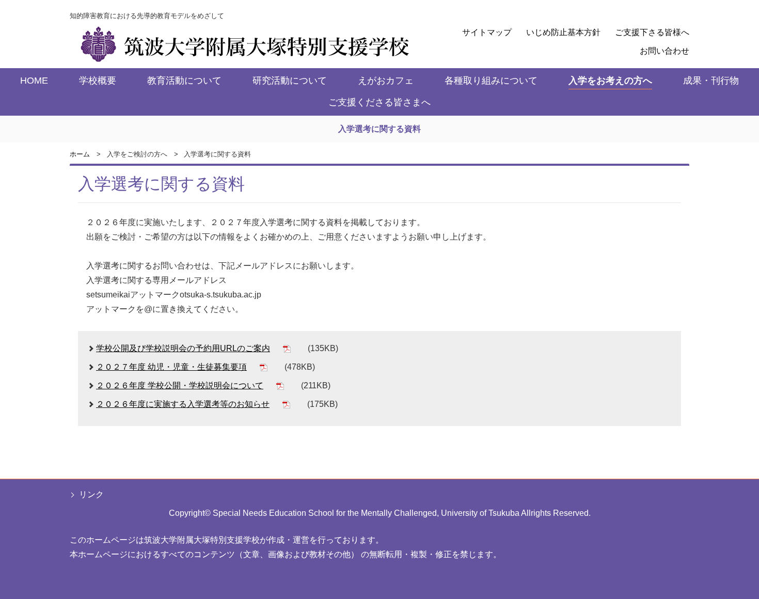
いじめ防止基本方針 (563, 32)
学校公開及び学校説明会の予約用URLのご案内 (183, 348)
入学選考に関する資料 (379, 128)
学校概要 (97, 80)
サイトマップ (487, 32)
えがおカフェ (386, 80)
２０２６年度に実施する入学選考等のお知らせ (183, 404)
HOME (34, 80)
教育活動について (184, 80)
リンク (91, 494)
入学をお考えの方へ (610, 80)
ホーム (80, 154)
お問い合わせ (664, 50)
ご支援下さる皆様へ (652, 32)
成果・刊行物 (711, 80)
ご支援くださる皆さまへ (379, 102)
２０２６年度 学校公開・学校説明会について (179, 385)
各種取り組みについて (491, 80)
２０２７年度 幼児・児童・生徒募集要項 (171, 366)
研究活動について (289, 80)
